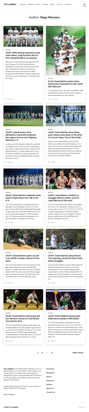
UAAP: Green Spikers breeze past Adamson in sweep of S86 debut (64, 317)
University (23, 4)
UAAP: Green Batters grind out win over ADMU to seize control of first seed (22, 258)
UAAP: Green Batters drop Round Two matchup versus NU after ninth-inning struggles (65, 258)
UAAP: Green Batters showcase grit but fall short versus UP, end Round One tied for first (23, 318)
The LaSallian (9, 4)
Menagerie (31, 4)
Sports (38, 4)
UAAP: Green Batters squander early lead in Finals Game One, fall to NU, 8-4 (23, 198)
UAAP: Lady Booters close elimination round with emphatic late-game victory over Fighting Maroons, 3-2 (21, 136)
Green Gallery (54, 99)
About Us (60, 4)
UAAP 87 (10, 99)
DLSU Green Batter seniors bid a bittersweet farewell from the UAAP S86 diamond (65, 84)
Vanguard (45, 4)
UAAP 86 (10, 162)
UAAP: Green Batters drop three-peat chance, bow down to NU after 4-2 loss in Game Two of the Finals (65, 135)
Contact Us (68, 4)
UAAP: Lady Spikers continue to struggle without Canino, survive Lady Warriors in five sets (63, 198)
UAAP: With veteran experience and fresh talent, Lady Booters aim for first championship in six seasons (23, 55)
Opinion (52, 4)
